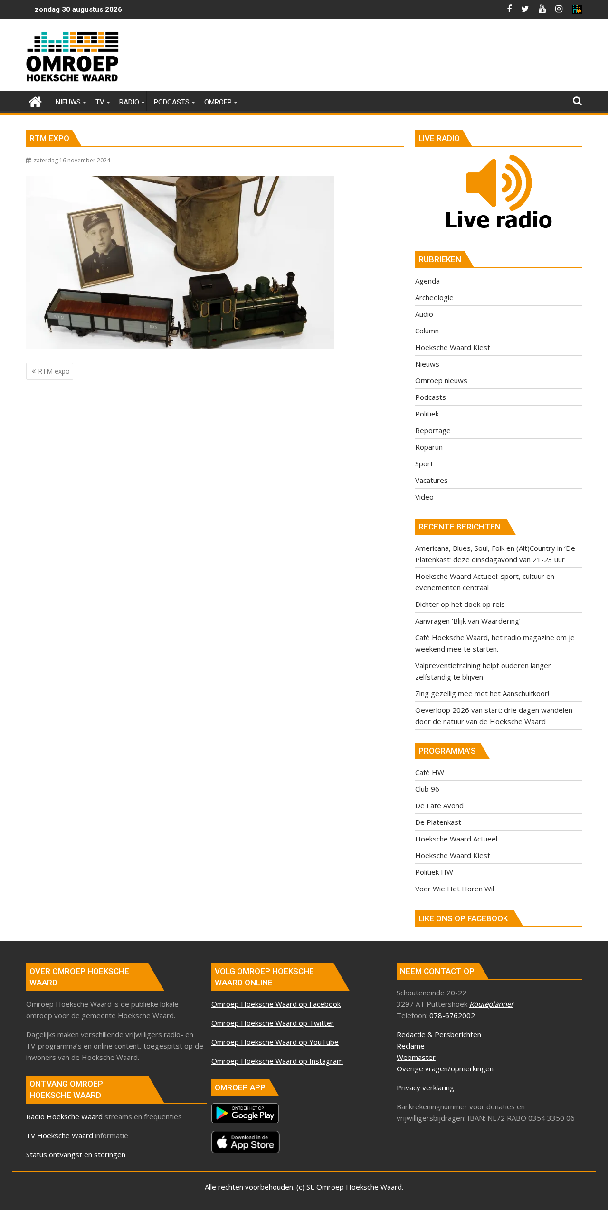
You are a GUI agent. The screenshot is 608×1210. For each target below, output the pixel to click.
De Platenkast (438, 822)
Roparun (429, 447)
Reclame (411, 1045)
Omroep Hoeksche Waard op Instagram (277, 1061)
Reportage (433, 430)
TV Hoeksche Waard (59, 1135)
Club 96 (427, 789)
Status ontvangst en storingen (75, 1154)
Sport (424, 463)
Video (424, 496)
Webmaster (416, 1057)
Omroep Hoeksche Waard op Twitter (272, 1023)
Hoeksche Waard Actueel (456, 838)
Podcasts (430, 397)
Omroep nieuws (441, 380)
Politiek (427, 413)
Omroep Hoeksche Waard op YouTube (275, 1042)
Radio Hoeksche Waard (64, 1116)
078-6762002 (452, 1015)
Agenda (427, 280)
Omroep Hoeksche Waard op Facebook (276, 1004)
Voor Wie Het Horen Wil (454, 888)
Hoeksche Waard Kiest (452, 347)
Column (427, 330)
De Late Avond (439, 805)
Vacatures (431, 480)
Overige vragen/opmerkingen (445, 1068)
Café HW (429, 772)
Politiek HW (434, 872)
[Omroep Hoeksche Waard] (35, 100)
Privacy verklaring (425, 1087)
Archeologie (434, 297)
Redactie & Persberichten (439, 1034)
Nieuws (427, 364)
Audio (424, 314)
